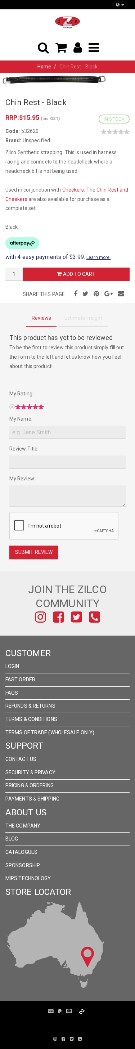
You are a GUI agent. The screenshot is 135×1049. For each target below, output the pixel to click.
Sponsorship (22, 865)
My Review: (22, 478)
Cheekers (73, 190)
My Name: (20, 419)
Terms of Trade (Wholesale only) (49, 732)
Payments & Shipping (32, 799)
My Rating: (21, 393)
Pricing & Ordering (29, 785)
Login (12, 666)
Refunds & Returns (30, 706)
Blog (11, 839)
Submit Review (34, 552)
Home (44, 67)
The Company (22, 826)
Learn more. (98, 257)
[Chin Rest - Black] (54, 79)
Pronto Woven (71, 1023)
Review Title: (24, 449)
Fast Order (20, 679)
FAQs (11, 693)
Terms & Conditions (31, 719)
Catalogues (21, 852)
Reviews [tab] (41, 318)
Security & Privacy (30, 772)
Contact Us (20, 759)
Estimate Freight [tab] (83, 318)
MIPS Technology (28, 878)
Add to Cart (78, 274)
